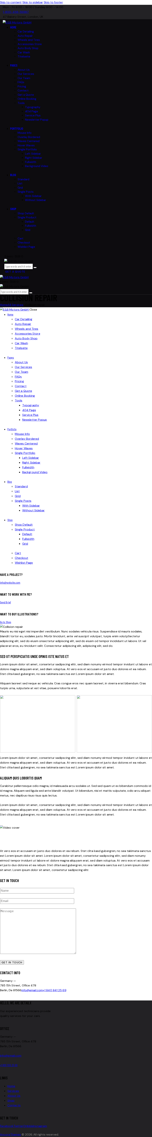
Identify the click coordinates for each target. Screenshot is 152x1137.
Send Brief (5, 602)
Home (4, 305)
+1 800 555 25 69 (9, 1065)
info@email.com (32, 990)
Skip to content (11, 2)
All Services (15, 305)
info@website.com (10, 582)
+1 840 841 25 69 (54, 990)
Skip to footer (53, 2)
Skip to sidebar (32, 2)
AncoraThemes (10, 1134)
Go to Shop (5, 622)
